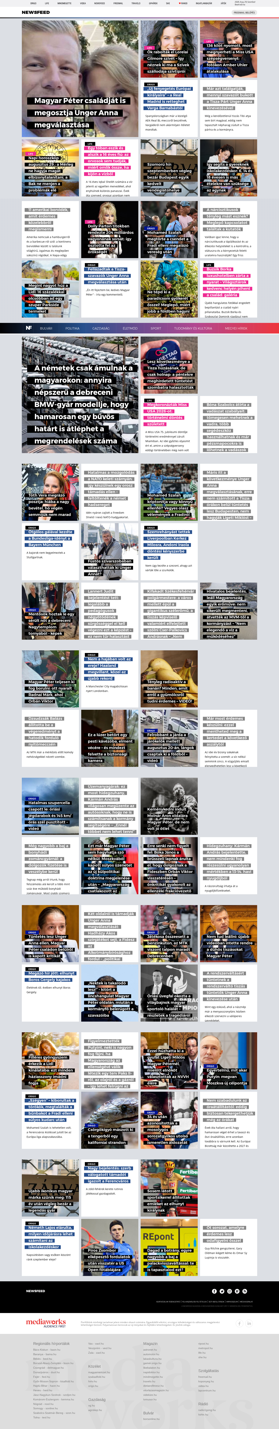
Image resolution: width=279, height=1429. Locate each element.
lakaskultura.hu (152, 1358)
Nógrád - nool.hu (43, 1403)
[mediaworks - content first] (46, 1323)
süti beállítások (216, 1302)
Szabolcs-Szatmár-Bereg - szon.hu (54, 1412)
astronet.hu (150, 1349)
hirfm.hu (203, 1414)
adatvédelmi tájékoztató (168, 1302)
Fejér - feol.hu (41, 1376)
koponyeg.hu (206, 1381)
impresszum (232, 1302)
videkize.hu (150, 1394)
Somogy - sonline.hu (45, 1408)
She (168, 3)
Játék (223, 3)
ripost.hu (203, 1343)
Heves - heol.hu (42, 1390)
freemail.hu (205, 1376)
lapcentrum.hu (207, 1390)
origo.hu (93, 1385)
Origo (33, 3)
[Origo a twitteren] (222, 1291)
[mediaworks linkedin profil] (249, 1323)
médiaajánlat (246, 1302)
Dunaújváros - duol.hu (46, 1372)
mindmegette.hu (153, 1376)
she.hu (202, 1357)
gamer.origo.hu (152, 1363)
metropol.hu (205, 1348)
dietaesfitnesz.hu (153, 1385)
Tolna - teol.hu (41, 1417)
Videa (83, 3)
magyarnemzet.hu (99, 1372)
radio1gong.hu (207, 1410)
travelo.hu (149, 1381)
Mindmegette (64, 3)
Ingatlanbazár (204, 3)
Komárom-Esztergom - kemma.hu (53, 1399)
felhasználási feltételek (194, 1302)
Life (47, 3)
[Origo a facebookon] (214, 1291)
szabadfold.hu (96, 1376)
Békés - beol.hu (42, 1358)
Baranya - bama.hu (44, 1354)
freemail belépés (244, 12)
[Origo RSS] (244, 1291)
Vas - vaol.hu (96, 1343)
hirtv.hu (92, 1381)
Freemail (118, 3)
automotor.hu (151, 1354)
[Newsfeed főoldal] (35, 1291)
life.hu (202, 1352)
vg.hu (91, 1405)
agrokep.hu (95, 1410)
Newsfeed (99, 3)
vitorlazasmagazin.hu (156, 1390)
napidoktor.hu (151, 1372)
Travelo (136, 3)
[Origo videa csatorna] (237, 1291)
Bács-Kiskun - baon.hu (46, 1349)
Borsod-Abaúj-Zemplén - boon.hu (53, 1363)
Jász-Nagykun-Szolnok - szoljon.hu (54, 1394)
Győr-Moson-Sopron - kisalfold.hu (53, 1381)
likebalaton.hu (151, 1367)
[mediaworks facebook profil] (239, 1323)
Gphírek (153, 3)
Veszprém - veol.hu (99, 1348)
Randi (184, 3)
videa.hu (203, 1385)
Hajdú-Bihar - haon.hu (46, 1385)
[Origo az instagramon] (229, 1291)
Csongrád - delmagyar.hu (48, 1367)
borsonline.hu (151, 1418)
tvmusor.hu (150, 1399)
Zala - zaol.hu (96, 1352)
